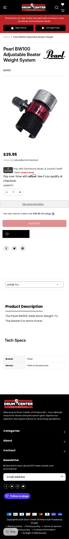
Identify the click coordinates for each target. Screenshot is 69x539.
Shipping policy (22, 529)
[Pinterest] (22, 248)
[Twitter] (14, 248)
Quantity (8, 185)
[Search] (57, 7)
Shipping (8, 160)
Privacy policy (33, 526)
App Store (20, 27)
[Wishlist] (63, 4)
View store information (33, 204)
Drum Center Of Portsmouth (37, 519)
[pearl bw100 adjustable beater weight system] (34, 114)
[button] (5, 7)
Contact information (44, 529)
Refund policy (15, 526)
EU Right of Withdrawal (34, 533)
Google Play (53, 27)
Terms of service (52, 526)
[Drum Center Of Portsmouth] (33, 7)
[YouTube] (23, 486)
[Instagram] (17, 486)
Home (6, 37)
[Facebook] (6, 248)
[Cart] (63, 10)
